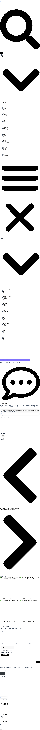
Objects (4, 135)
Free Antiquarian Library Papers (27, 598)
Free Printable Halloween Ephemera (8, 621)
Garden (4, 126)
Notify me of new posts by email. (7, 652)
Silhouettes (5, 141)
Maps (4, 132)
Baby (4, 106)
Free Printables (5, 155)
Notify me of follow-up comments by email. (9, 650)
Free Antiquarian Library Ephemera (8, 598)
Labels (4, 130)
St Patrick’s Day (5, 143)
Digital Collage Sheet (6, 116)
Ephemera (5, 119)
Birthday (4, 108)
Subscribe (2, 673)
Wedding (4, 153)
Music (4, 134)
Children (4, 113)
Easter (4, 302)
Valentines (5, 336)
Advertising (5, 102)
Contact (3, 56)
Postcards (5, 322)
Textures (4, 146)
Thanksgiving (5, 147)
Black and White (6, 109)
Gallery (5, 360)
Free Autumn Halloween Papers (27, 621)
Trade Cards (5, 149)
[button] (20, 49)
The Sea (4, 148)
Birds (4, 107)
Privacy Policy (4, 714)
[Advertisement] (20, 350)
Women (4, 154)
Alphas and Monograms (7, 289)
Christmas (5, 114)
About (3, 55)
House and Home (6, 129)
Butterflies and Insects (7, 112)
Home (3, 54)
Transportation (5, 150)
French (4, 309)
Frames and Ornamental (7, 123)
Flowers (4, 121)
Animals (4, 103)
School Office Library (6, 139)
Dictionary (5, 115)
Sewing (4, 140)
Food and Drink (5, 122)
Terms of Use (4, 713)
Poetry (4, 136)
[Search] (1, 53)
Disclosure (4, 718)
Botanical (4, 110)
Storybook (5, 329)
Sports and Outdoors (6, 142)
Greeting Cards (5, 127)
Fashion (4, 120)
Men (4, 133)
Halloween (5, 128)
